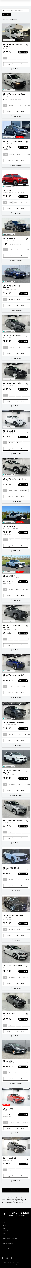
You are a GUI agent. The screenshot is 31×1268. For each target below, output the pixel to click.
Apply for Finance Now (15, 64)
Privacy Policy (15, 1262)
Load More (15, 1190)
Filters (7, 14)
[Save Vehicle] (27, 45)
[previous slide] (3, 32)
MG (3, 1228)
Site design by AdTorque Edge (10, 1264)
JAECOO (5, 1233)
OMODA (5, 1230)
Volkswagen (6, 1222)
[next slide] (29, 32)
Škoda (4, 1225)
